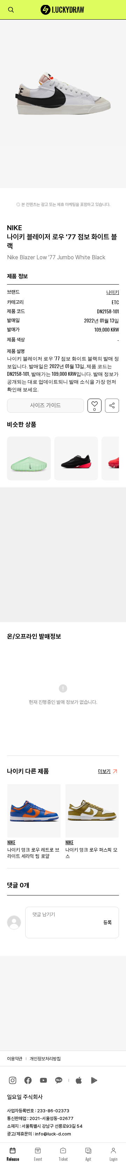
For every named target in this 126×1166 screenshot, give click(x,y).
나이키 (112, 292)
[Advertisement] (63, 554)
